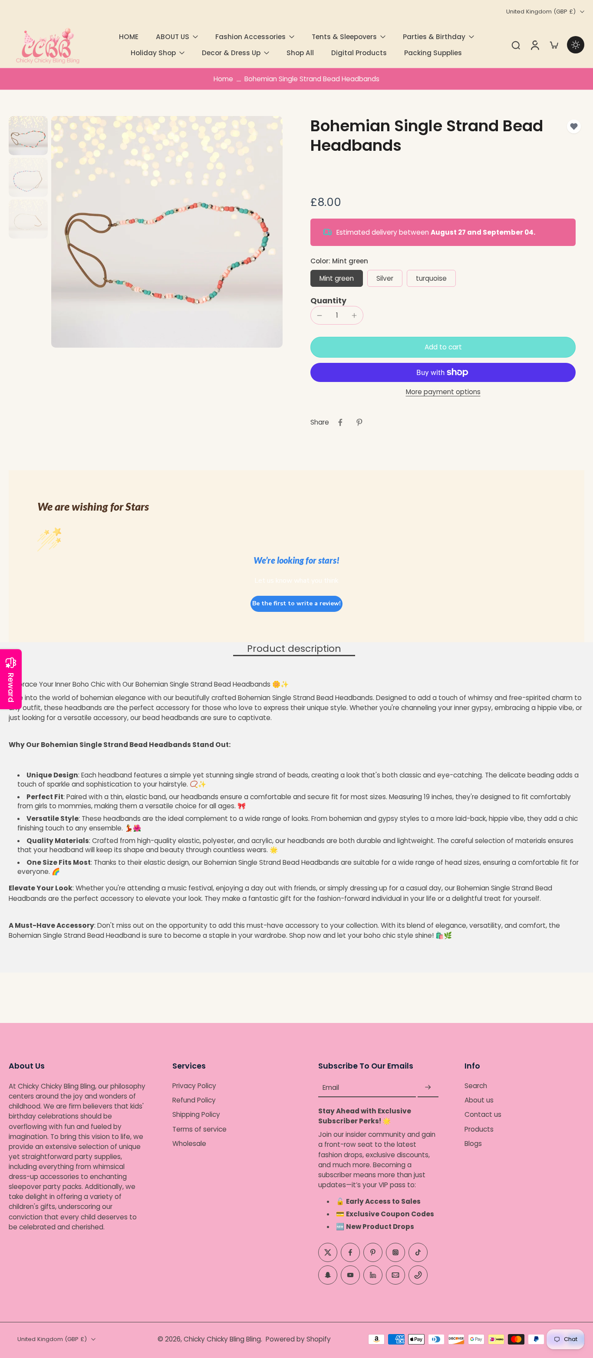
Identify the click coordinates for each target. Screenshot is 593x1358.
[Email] (395, 1275)
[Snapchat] (327, 1275)
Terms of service (199, 1129)
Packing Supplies (433, 52)
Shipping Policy (196, 1114)
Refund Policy (194, 1100)
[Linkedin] (372, 1275)
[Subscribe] (428, 1087)
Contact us (483, 1114)
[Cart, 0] (553, 44)
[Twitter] (327, 1252)
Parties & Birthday (434, 36)
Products (479, 1129)
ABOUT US (172, 36)
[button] (443, 347)
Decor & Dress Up (231, 52)
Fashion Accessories (250, 36)
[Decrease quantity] (319, 315)
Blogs (473, 1143)
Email (331, 1087)
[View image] (28, 135)
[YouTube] (350, 1275)
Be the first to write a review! (296, 603)
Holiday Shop (153, 52)
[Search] (515, 44)
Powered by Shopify (298, 1339)
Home (223, 78)
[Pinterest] (372, 1252)
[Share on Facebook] (340, 422)
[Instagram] (395, 1252)
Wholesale (189, 1143)
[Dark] (575, 44)
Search (476, 1085)
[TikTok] (418, 1252)
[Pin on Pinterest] (359, 422)
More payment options (443, 392)
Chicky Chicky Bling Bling (222, 1339)
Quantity (328, 301)
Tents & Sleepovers (344, 36)
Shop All (300, 52)
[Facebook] (350, 1252)
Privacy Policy (194, 1085)
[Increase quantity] (354, 315)
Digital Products (359, 52)
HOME (128, 36)
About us (479, 1100)
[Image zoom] (167, 232)
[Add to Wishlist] (574, 126)
